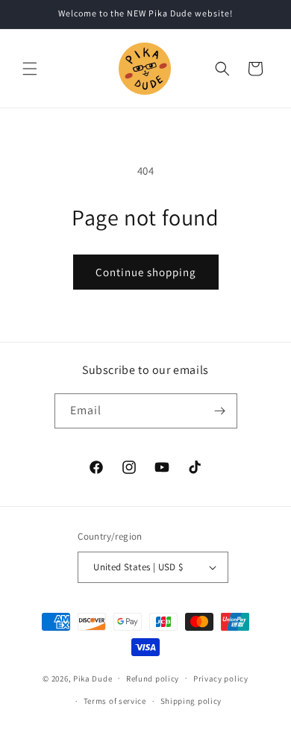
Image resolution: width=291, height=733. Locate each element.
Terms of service (115, 701)
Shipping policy (191, 701)
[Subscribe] (220, 410)
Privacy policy (220, 678)
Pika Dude (92, 678)
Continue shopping (146, 272)
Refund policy (152, 678)
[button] (29, 68)
